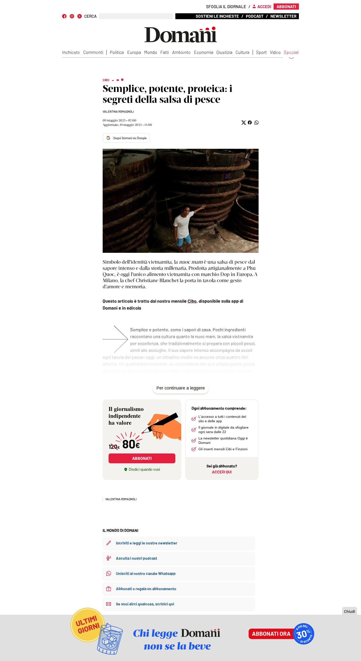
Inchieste (71, 52)
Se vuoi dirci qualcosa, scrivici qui (145, 603)
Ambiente (181, 52)
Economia (203, 52)
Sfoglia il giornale (226, 6)
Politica (117, 52)
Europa (134, 52)
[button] (243, 122)
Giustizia (224, 52)
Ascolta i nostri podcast (136, 558)
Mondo (150, 52)
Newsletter (283, 16)
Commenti (93, 52)
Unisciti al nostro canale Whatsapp (146, 573)
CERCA (90, 16)
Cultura (242, 52)
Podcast (255, 16)
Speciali (291, 52)
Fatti (164, 52)
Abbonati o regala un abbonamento (146, 588)
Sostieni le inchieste (217, 16)
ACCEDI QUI (222, 471)
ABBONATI (142, 458)
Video (275, 52)
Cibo (192, 301)
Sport (261, 52)
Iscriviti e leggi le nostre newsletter (146, 543)
